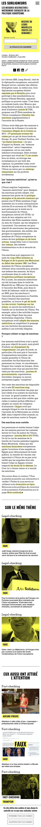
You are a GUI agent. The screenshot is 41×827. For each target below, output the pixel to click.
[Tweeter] (15, 70)
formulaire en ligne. (25, 484)
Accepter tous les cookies (20, 822)
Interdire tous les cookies (21, 816)
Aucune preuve (11, 716)
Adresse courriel (9, 37)
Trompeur (8, 801)
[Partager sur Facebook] (19, 70)
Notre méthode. (14, 493)
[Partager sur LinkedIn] (23, 70)
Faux (5, 546)
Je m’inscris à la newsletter (20, 47)
